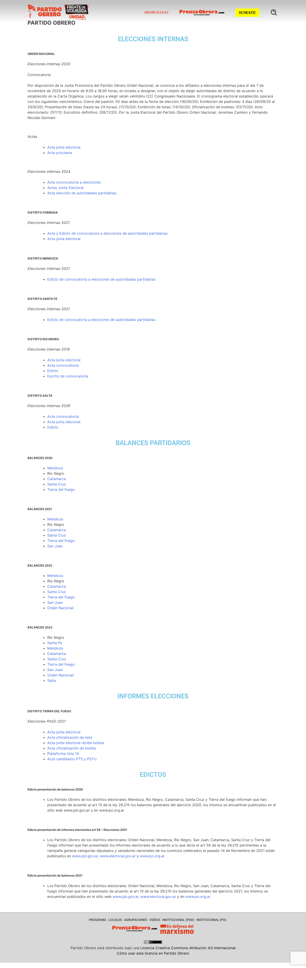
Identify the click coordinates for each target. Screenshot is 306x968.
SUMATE (247, 12)
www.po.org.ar (152, 856)
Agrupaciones (135, 920)
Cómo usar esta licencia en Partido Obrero (153, 953)
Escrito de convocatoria (67, 376)
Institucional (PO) (211, 920)
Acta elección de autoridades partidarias (81, 193)
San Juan (55, 546)
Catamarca (56, 478)
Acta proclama (59, 152)
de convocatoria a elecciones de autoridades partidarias (106, 279)
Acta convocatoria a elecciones (74, 182)
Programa (97, 920)
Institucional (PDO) (178, 920)
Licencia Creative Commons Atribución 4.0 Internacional (188, 948)
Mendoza (55, 468)
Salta (51, 680)
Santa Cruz (56, 484)
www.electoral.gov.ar (118, 856)
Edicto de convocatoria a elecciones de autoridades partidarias (101, 319)
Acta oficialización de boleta (71, 748)
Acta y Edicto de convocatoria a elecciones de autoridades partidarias (107, 233)
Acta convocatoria (63, 365)
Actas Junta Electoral (65, 187)
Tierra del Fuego (61, 489)
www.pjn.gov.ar (85, 856)
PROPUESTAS (156, 12)
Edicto (52, 279)
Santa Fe (54, 643)
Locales (115, 920)
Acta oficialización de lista (69, 737)
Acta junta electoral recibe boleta (75, 743)
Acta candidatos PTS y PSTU (72, 759)
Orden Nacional (60, 608)
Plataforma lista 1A (63, 753)
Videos (154, 920)
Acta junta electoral (63, 147)
